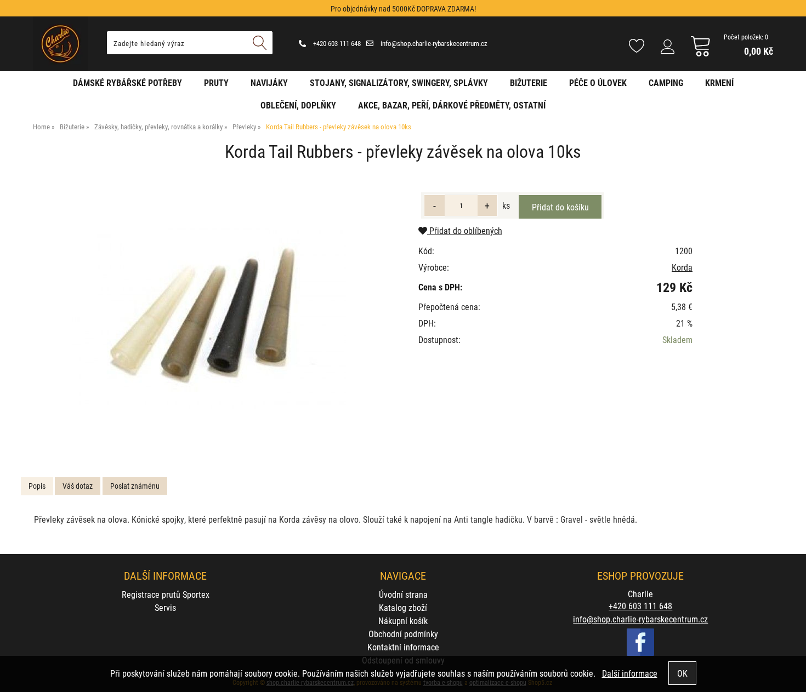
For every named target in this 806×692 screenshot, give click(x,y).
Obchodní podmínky (403, 633)
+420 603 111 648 (336, 43)
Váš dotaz (78, 486)
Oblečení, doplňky (298, 105)
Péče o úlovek (598, 82)
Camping (666, 82)
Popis (37, 486)
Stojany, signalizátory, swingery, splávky (399, 82)
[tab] (37, 486)
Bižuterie (528, 82)
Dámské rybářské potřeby (127, 82)
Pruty (216, 82)
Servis (165, 607)
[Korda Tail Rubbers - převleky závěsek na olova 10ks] (209, 318)
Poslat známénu (135, 486)
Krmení (719, 82)
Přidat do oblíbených (464, 230)
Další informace (629, 673)
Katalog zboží (403, 607)
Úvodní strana (403, 594)
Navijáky (269, 82)
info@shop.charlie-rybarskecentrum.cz (433, 43)
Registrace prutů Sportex (165, 594)
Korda (682, 267)
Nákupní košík (403, 620)
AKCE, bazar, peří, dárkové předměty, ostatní (452, 105)
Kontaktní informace (403, 647)
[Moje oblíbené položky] (636, 46)
